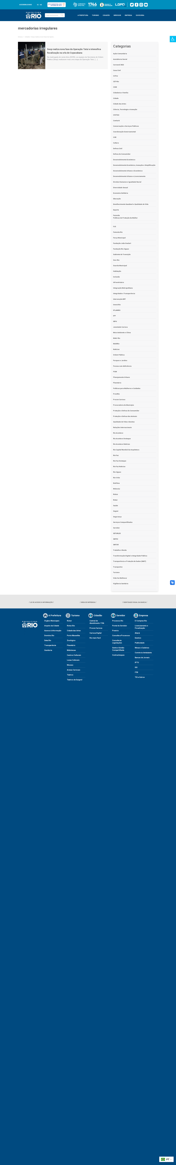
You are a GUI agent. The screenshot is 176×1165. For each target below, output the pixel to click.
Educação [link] (117, 199)
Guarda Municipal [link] (120, 265)
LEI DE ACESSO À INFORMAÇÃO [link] (41, 602)
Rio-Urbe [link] (116, 478)
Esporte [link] (116, 210)
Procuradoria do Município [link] (123, 405)
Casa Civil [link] (117, 70)
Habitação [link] (117, 271)
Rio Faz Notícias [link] (119, 466)
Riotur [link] (115, 500)
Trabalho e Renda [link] (120, 550)
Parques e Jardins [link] (120, 360)
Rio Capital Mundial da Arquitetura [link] (126, 450)
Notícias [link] (116, 349)
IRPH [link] (115, 321)
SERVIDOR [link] (117, 15)
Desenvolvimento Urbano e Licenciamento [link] (129, 176)
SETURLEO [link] (117, 533)
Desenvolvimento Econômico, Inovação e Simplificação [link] (134, 165)
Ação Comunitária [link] (120, 54)
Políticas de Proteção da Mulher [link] (125, 218)
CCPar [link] (115, 76)
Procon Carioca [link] (119, 399)
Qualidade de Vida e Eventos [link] (124, 422)
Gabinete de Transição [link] (122, 254)
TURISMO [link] (95, 15)
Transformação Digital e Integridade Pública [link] (130, 556)
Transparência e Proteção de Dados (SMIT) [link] (129, 561)
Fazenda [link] (116, 215)
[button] (62, 15)
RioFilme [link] (116, 483)
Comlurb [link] (116, 120)
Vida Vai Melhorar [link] (120, 578)
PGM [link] (115, 372)
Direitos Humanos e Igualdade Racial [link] (127, 182)
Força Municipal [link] (119, 238)
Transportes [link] (117, 567)
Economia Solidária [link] (120, 193)
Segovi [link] (115, 511)
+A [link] (40, 5)
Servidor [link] (116, 528)
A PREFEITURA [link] (83, 15)
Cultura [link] (116, 143)
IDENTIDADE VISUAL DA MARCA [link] (134, 602)
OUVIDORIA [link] (140, 15)
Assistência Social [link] (120, 59)
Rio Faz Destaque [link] (119, 461)
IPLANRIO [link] (116, 310)
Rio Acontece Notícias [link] (121, 444)
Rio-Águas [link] (117, 472)
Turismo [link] (116, 572)
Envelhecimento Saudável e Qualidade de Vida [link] (130, 204)
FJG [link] (114, 226)
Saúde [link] (115, 505)
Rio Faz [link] (116, 455)
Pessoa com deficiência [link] (122, 366)
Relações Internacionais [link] (122, 427)
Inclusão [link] (116, 277)
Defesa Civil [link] (117, 148)
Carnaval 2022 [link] (118, 65)
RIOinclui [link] (116, 489)
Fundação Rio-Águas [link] (121, 249)
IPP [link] (114, 316)
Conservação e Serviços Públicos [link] (126, 126)
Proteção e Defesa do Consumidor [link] (126, 411)
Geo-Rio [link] (116, 260)
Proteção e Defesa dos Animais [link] (125, 416)
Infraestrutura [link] (118, 282)
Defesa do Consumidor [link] (122, 154)
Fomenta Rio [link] (117, 232)
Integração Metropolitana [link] (123, 288)
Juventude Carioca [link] (120, 327)
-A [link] (37, 5)
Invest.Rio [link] (117, 305)
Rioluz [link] (115, 494)
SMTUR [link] (116, 545)
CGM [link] (115, 87)
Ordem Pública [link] (119, 355)
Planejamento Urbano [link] (121, 377)
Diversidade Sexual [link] (120, 187)
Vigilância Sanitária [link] (120, 583)
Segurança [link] (117, 517)
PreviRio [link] (116, 394)
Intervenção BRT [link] (119, 299)
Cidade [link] (27, 37)
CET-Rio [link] (116, 81)
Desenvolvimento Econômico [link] (124, 160)
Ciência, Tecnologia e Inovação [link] (125, 109)
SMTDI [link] (115, 539)
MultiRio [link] (116, 344)
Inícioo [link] (20, 37)
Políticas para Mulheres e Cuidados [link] (126, 388)
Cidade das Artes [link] (119, 104)
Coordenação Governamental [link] (124, 132)
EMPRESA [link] (128, 15)
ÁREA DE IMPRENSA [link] (88, 602)
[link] (173, 39)
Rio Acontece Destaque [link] (122, 438)
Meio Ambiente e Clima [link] (122, 332)
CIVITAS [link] (116, 115)
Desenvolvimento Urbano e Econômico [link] (127, 171)
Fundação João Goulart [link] (122, 243)
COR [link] (114, 137)
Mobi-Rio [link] (116, 338)
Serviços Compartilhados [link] (122, 522)
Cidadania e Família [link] (120, 93)
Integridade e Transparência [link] (124, 293)
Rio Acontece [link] (118, 433)
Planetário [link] (117, 383)
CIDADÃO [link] (106, 15)
